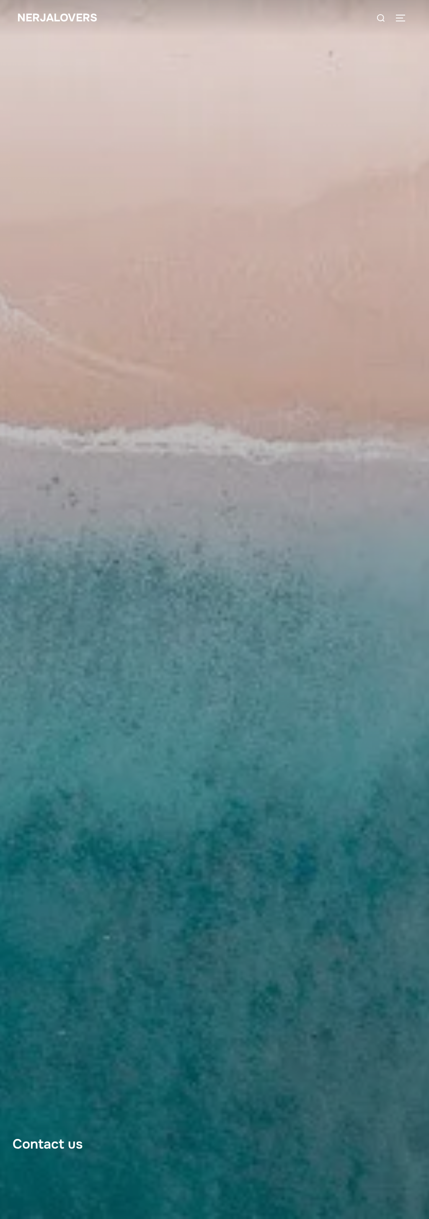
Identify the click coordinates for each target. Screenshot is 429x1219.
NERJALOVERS (57, 18)
